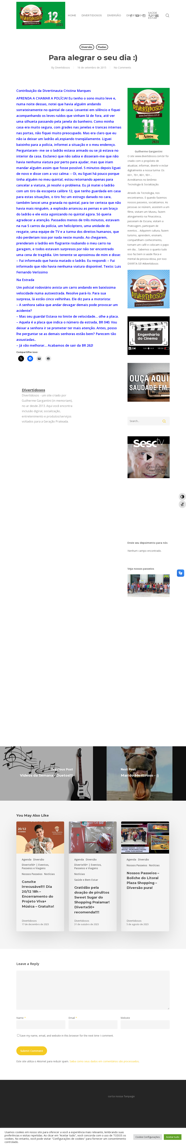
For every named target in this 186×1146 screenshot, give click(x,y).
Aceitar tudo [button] (172, 1137)
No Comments (122, 67)
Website (125, 1018)
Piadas (102, 47)
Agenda (26, 859)
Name (21, 1018)
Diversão (86, 47)
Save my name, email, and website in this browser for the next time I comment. (67, 1035)
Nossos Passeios (32, 874)
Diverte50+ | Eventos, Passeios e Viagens (35, 866)
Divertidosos (62, 67)
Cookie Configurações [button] (148, 1137)
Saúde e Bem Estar (86, 879)
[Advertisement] (157, 107)
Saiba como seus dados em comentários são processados (104, 1061)
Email (72, 1018)
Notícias (49, 874)
